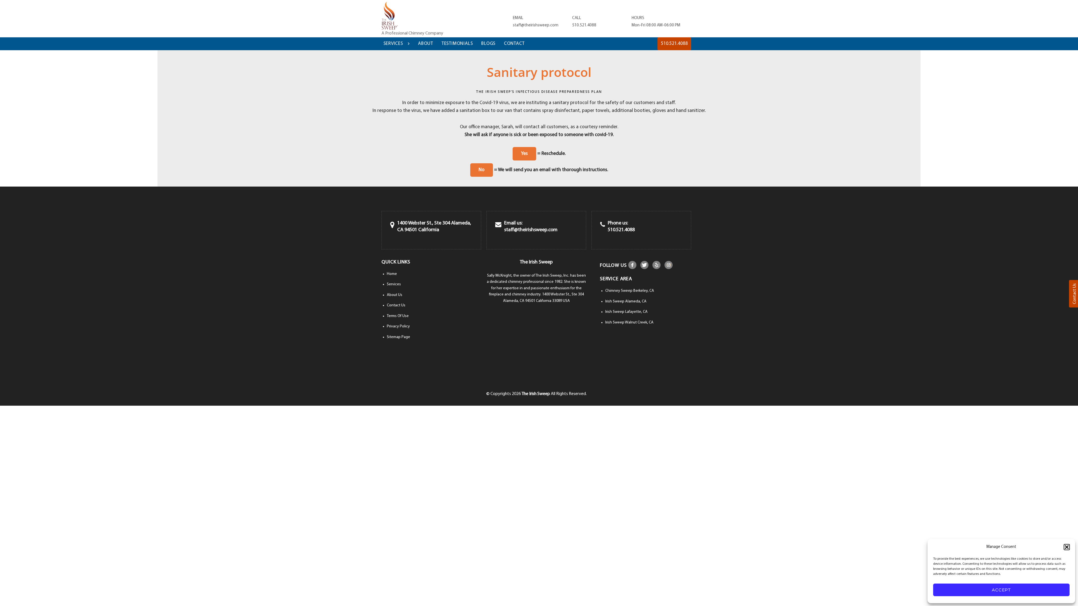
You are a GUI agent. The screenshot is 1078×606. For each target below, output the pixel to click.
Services (393, 43)
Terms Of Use (398, 316)
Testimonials (457, 43)
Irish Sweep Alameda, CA (626, 301)
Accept (1001, 590)
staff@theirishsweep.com (535, 25)
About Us (394, 295)
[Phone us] (602, 225)
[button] (1067, 547)
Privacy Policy (398, 326)
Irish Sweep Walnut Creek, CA (629, 322)
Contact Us (396, 305)
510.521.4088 (584, 25)
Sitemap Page (398, 337)
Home (392, 274)
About (425, 43)
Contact (514, 43)
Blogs (488, 43)
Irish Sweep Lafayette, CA (626, 312)
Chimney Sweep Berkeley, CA (629, 291)
